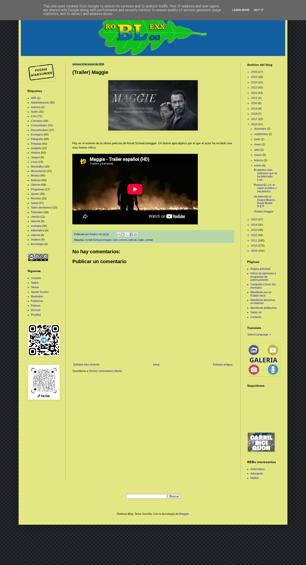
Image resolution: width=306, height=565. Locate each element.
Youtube (36, 278)
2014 (254, 224)
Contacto (255, 317)
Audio (34, 111)
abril (257, 149)
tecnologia (37, 244)
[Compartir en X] (127, 234)
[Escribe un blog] (123, 234)
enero (258, 165)
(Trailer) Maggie (263, 211)
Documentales (40, 130)
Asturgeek (256, 473)
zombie (149, 239)
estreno (123, 239)
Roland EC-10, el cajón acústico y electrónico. (265, 188)
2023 (254, 87)
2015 (254, 219)
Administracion (40, 102)
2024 (254, 82)
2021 (254, 98)
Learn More (241, 10)
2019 (254, 108)
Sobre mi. (256, 312)
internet (35, 235)
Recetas (36, 198)
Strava (35, 287)
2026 (254, 71)
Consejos (37, 120)
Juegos (35, 157)
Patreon (36, 305)
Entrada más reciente (86, 364)
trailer (141, 239)
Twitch (35, 282)
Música (35, 175)
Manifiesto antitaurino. (263, 307)
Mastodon (37, 296)
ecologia (36, 226)
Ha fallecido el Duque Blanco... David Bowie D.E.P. (265, 201)
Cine (115, 239)
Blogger (184, 514)
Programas (37, 189)
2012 (254, 235)
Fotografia (37, 139)
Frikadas (36, 143)
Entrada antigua (223, 364)
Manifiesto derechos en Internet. (262, 302)
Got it (259, 10)
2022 (254, 93)
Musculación (38, 171)
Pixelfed (36, 314)
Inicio (156, 364)
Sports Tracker (40, 292)
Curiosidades (39, 125)
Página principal (260, 269)
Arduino (36, 107)
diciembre (260, 128)
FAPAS (254, 478)
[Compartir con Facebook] (131, 234)
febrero (259, 160)
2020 (254, 103)
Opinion (36, 184)
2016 (254, 124)
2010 (254, 245)
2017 (254, 119)
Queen (35, 193)
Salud (34, 203)
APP (33, 98)
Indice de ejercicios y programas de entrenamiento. (263, 276)
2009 (254, 250)
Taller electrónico (41, 207)
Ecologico (37, 134)
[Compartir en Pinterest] (135, 234)
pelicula (133, 239)
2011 (254, 240)
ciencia (35, 216)
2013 (254, 230)
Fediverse (37, 301)
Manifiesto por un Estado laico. (261, 294)
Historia (35, 152)
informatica (37, 230)
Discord (35, 310)
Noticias (36, 180)
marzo (258, 155)
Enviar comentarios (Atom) (106, 371)
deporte (35, 221)
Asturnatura (257, 469)
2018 (254, 113)
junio (257, 139)
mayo (258, 144)
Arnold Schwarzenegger (98, 239)
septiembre (261, 134)
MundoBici (37, 166)
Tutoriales (37, 212)
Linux (34, 161)
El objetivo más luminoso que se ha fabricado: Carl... (265, 174)
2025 (254, 77)
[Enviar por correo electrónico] (118, 234)
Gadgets (36, 148)
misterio (36, 239)
